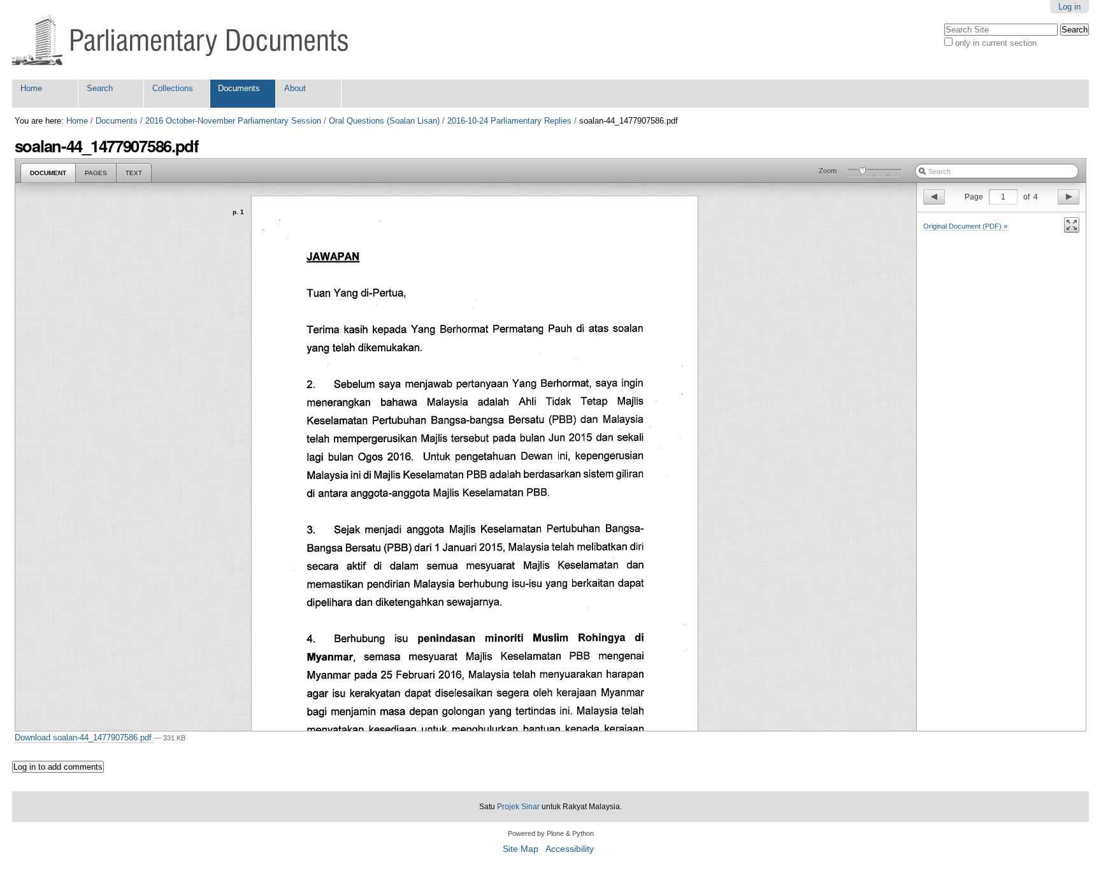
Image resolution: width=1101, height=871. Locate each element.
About (295, 88)
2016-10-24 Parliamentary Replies (509, 121)
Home (31, 88)
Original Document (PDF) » (965, 226)
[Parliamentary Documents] (180, 40)
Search (100, 88)
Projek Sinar (518, 806)
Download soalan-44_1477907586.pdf (84, 737)
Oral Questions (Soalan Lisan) (384, 121)
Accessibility (569, 849)
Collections (172, 88)
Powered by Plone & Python (551, 833)
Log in (1069, 6)
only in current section (996, 43)
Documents (239, 88)
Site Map (520, 849)
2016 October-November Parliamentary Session (233, 121)
